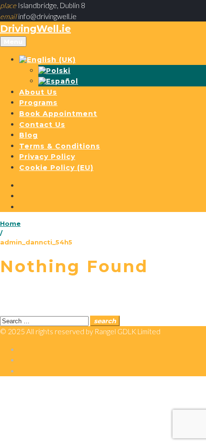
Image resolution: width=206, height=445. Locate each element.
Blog (28, 135)
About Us (38, 92)
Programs (38, 102)
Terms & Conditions (59, 146)
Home (10, 223)
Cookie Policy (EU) (56, 167)
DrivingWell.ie (35, 28)
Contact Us (42, 124)
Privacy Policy (47, 156)
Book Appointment (58, 113)
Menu (13, 41)
